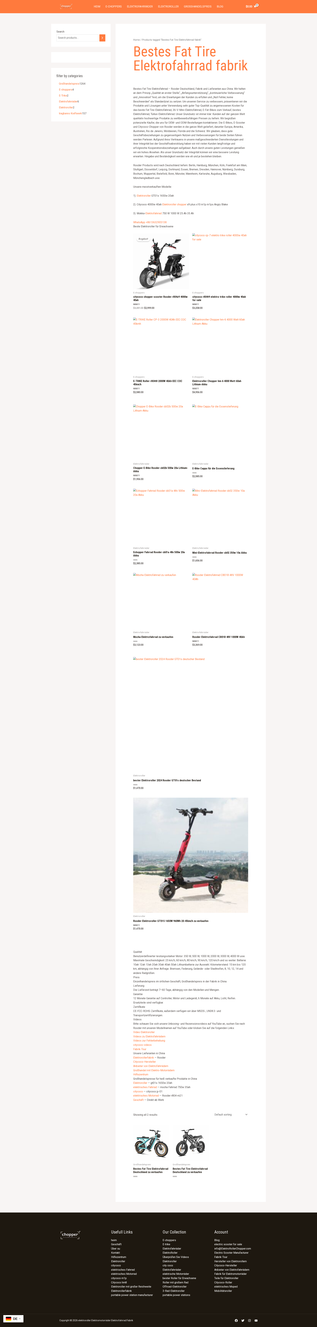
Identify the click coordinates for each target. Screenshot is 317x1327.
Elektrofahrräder (140, 6)
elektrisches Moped (226, 1286)
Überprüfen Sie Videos (176, 1257)
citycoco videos (142, 1044)
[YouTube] (256, 1320)
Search (60, 31)
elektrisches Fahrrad (145, 1087)
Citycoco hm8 (119, 1282)
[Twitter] (242, 1320)
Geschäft (138, 1099)
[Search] (102, 37)
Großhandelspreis (197, 6)
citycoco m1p (119, 1278)
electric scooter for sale (228, 1244)
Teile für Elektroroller (226, 1278)
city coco (168, 1265)
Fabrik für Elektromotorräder (230, 1273)
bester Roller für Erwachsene (179, 1278)
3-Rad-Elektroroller (174, 1290)
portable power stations (176, 1295)
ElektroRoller (170, 1252)
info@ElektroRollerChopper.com (232, 1248)
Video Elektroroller (144, 1032)
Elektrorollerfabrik (143, 1057)
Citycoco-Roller (223, 1282)
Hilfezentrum (140, 1074)
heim (97, 6)
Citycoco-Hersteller (144, 1061)
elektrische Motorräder (176, 1273)
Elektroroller (168, 6)
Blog (220, 6)
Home (136, 39)
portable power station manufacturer (132, 1295)
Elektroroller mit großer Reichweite (131, 1286)
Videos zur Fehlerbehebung (149, 1040)
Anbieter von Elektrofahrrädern (150, 1066)
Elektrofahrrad (153, 213)
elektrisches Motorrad (146, 1095)
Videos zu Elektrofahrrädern (149, 1036)
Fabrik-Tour (139, 1049)
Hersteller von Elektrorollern (230, 1261)
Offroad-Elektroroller (175, 1286)
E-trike (166, 1244)
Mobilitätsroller (223, 1290)
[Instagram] (249, 1320)
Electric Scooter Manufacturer (231, 1252)
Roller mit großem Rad (175, 1282)
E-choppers (114, 6)
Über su (115, 1248)
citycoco (138, 1091)
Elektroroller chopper (174, 204)
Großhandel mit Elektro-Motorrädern (154, 1070)
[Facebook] (236, 1320)
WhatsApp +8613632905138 (150, 222)
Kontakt (115, 1252)
